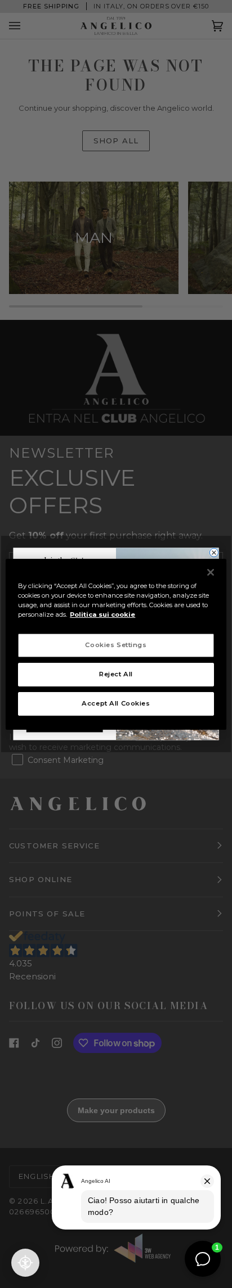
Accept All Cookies (116, 703)
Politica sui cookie (102, 614)
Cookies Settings (115, 645)
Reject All (116, 674)
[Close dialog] (213, 552)
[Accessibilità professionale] (25, 1263)
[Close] (210, 571)
